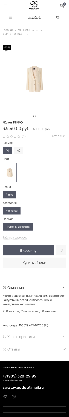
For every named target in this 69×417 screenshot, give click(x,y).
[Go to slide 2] (35, 116)
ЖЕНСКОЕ (24, 30)
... (37, 29)
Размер (8, 142)
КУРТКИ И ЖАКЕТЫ (15, 34)
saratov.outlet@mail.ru (23, 387)
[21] (10, 172)
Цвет (6, 159)
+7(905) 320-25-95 (19, 376)
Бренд (7, 187)
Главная (8, 30)
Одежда (8, 219)
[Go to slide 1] (33, 116)
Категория (10, 203)
